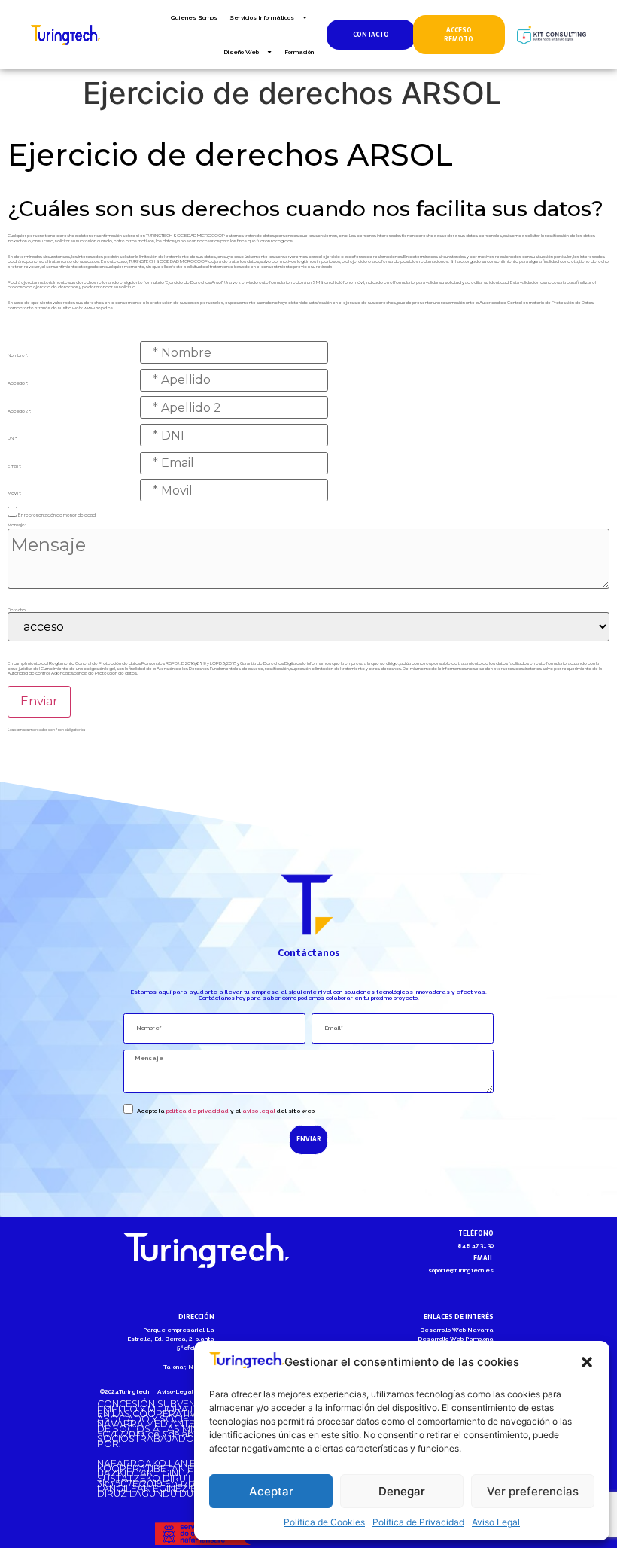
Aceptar (271, 1491)
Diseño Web (241, 52)
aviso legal (258, 1110)
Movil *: (14, 493)
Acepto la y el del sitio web (226, 1110)
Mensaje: (17, 525)
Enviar (39, 701)
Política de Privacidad (418, 1522)
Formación (299, 52)
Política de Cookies (324, 1522)
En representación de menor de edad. (57, 515)
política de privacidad (197, 1110)
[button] (586, 1362)
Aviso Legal (496, 1522)
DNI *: (12, 438)
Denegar (401, 1491)
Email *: (14, 466)
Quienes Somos (194, 17)
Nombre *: (18, 355)
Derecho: (17, 610)
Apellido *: (18, 383)
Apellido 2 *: (19, 411)
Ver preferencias (533, 1491)
